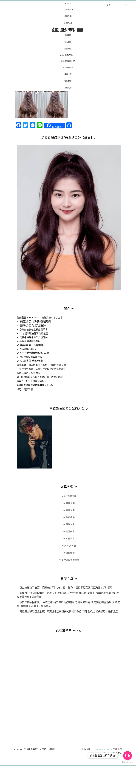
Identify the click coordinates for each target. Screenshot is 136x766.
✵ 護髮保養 (69, 553)
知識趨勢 (66, 29)
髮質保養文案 (68, 68)
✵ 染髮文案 (69, 510)
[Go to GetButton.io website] (127, 762)
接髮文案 (68, 81)
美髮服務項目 (66, 55)
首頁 (67, 3)
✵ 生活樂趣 (69, 532)
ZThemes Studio (101, 749)
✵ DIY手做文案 (68, 496)
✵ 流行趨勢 (69, 517)
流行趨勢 (68, 42)
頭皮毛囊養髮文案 (68, 61)
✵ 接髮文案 (69, 503)
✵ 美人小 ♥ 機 (69, 546)
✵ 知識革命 (69, 539)
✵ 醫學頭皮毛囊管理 (69, 560)
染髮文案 (68, 74)
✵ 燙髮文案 (69, 524)
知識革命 (68, 35)
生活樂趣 (68, 49)
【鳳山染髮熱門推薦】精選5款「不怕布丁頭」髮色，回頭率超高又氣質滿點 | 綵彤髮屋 (64, 587)
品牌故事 (68, 16)
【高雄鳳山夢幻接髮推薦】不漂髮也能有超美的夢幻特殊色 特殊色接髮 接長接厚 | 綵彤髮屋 (67, 611)
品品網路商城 (68, 10)
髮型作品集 (68, 23)
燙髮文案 (68, 88)
